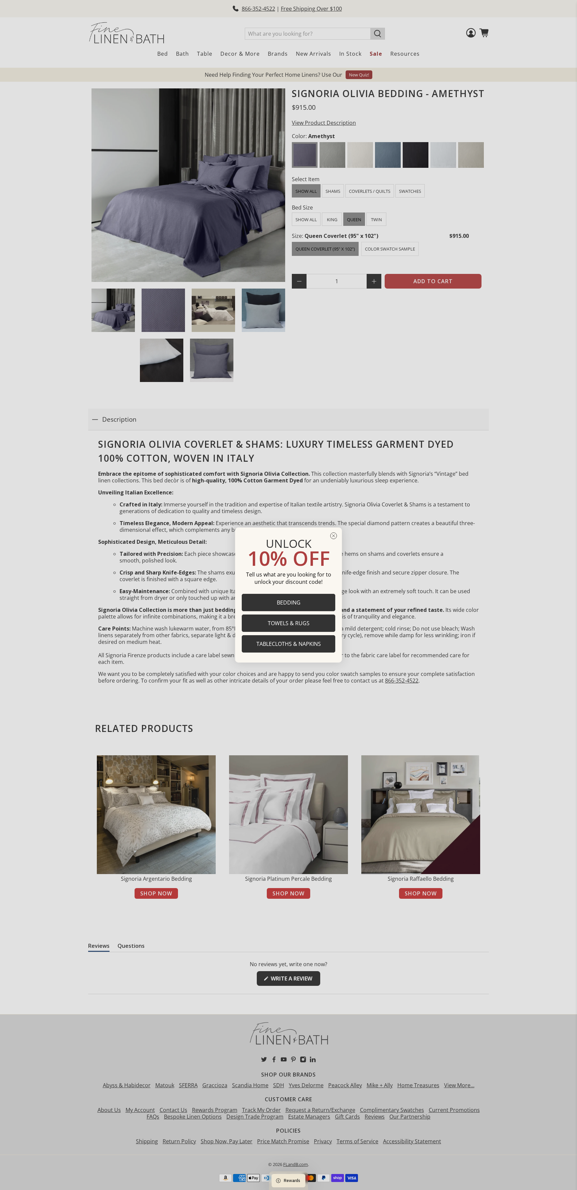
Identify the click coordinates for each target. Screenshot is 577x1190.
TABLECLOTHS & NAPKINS (288, 644)
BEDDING (289, 602)
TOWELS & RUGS (289, 623)
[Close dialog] (333, 535)
